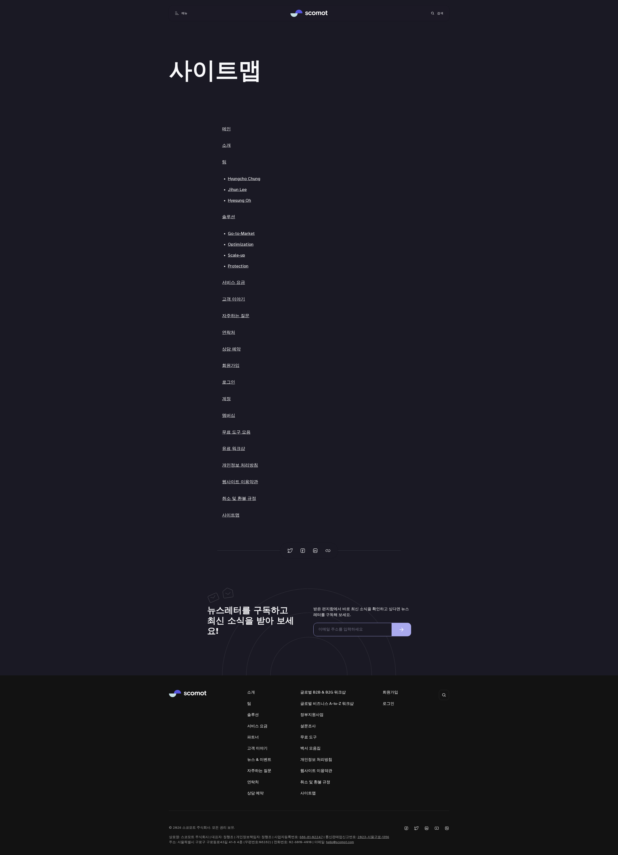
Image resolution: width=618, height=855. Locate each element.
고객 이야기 (233, 299)
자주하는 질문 (235, 316)
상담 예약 (231, 349)
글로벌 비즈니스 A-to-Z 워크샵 (327, 704)
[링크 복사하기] (328, 550)
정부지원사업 (311, 715)
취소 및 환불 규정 (239, 499)
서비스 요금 (233, 282)
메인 (226, 129)
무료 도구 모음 (236, 432)
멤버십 (228, 415)
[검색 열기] (444, 695)
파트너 (253, 737)
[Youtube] (437, 828)
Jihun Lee (237, 190)
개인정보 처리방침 (240, 465)
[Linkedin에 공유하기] (315, 550)
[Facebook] (406, 828)
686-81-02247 (311, 837)
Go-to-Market (241, 233)
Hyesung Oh (239, 200)
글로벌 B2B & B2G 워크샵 (323, 692)
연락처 (228, 332)
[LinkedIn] (426, 828)
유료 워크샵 (233, 449)
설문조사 (308, 726)
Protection (238, 266)
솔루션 (228, 217)
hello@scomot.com (340, 842)
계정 (226, 399)
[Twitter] (416, 828)
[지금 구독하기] (401, 629)
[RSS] (447, 828)
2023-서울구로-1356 (373, 837)
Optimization (240, 244)
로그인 (228, 382)
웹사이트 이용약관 (240, 482)
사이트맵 (230, 515)
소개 (226, 145)
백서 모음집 (310, 748)
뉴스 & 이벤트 (259, 760)
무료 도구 (308, 737)
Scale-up (236, 255)
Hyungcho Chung (244, 179)
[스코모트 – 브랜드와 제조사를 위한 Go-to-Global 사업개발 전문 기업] (309, 13)
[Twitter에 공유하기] (290, 550)
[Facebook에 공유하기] (303, 550)
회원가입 (230, 366)
